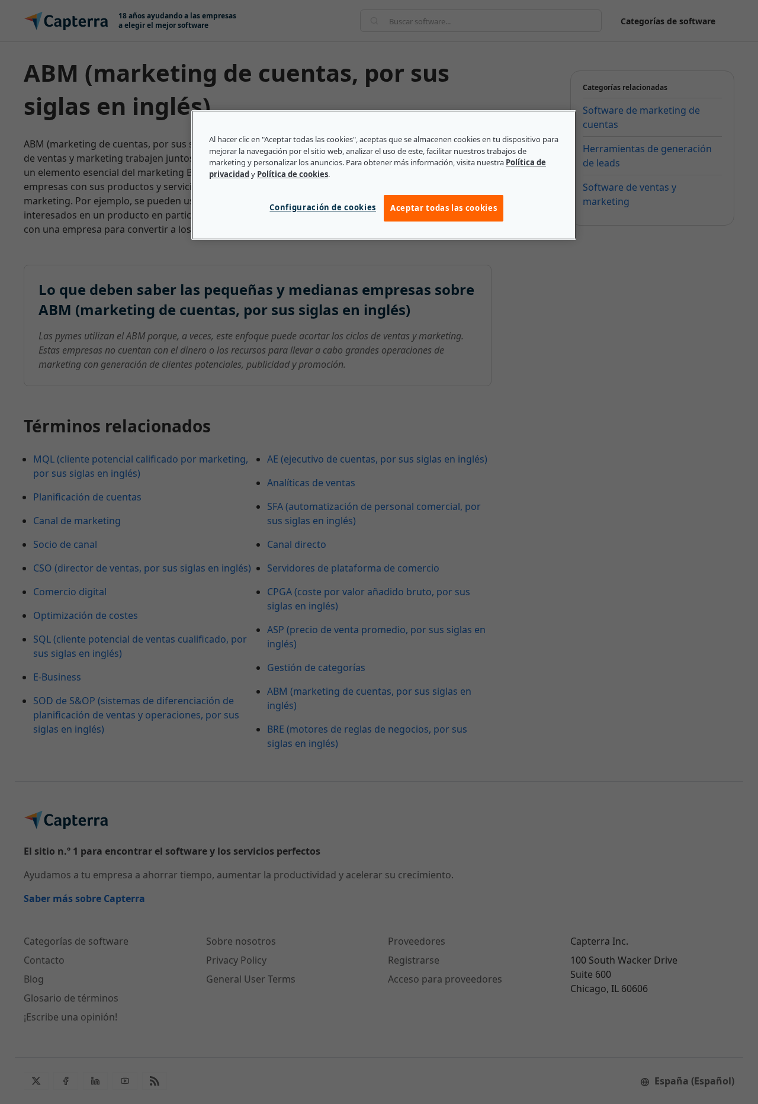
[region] (383, 174)
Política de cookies (292, 174)
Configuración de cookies (322, 207)
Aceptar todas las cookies (443, 208)
